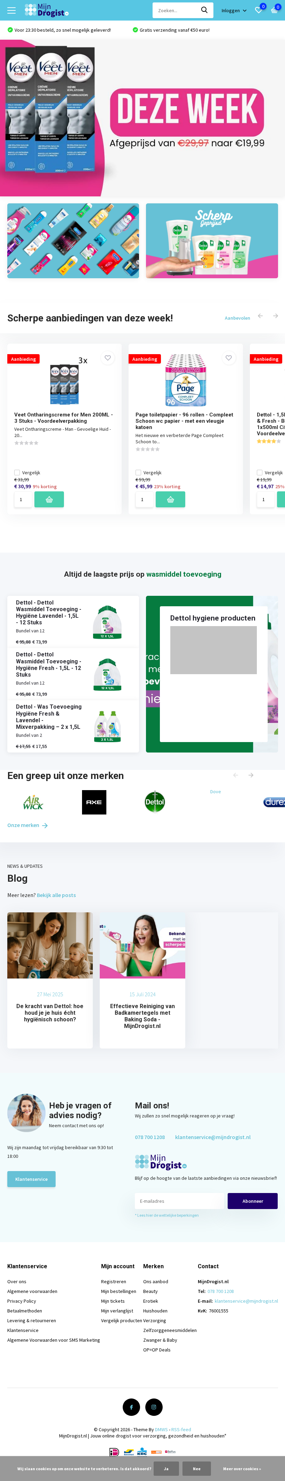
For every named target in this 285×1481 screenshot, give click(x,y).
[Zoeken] (204, 10)
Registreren (113, 1281)
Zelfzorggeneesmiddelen (170, 1330)
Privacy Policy (21, 1301)
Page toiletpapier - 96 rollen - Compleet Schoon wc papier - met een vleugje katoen (184, 421)
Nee (197, 1468)
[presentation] (260, 316)
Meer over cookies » (242, 1468)
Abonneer (253, 1201)
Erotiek (150, 1301)
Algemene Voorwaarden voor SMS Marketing (53, 1340)
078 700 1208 (150, 1136)
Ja (166, 1468)
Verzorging (154, 1320)
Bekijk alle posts (56, 894)
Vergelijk (31, 472)
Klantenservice (31, 1179)
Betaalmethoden (24, 1311)
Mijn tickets (113, 1301)
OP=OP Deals (157, 1350)
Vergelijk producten (121, 1320)
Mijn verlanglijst (117, 1311)
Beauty (150, 1291)
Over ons (16, 1281)
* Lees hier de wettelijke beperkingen (167, 1215)
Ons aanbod (155, 1281)
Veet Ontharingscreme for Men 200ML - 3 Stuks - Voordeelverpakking (63, 418)
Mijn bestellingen (118, 1291)
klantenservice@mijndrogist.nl (213, 1136)
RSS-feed (181, 1429)
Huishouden (155, 1311)
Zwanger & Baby (160, 1340)
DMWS (161, 1429)
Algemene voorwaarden (32, 1291)
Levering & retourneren (31, 1320)
